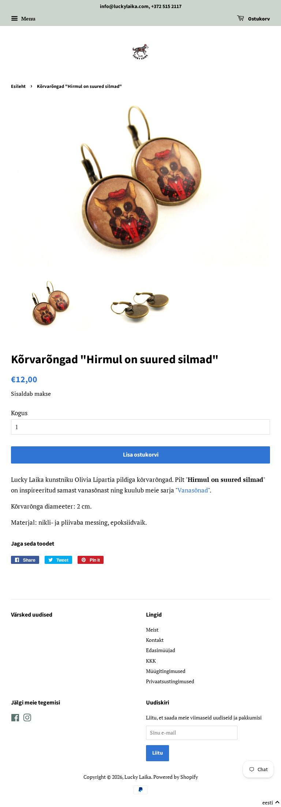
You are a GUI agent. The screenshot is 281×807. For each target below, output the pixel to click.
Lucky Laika (137, 776)
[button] (271, 802)
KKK (151, 660)
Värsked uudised (31, 615)
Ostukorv (258, 19)
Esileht (18, 86)
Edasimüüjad (160, 650)
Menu (27, 18)
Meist (152, 629)
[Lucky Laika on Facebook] (15, 718)
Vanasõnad (192, 490)
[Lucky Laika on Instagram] (27, 718)
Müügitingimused (166, 670)
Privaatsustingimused (170, 681)
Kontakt (155, 639)
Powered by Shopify (175, 776)
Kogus (19, 413)
